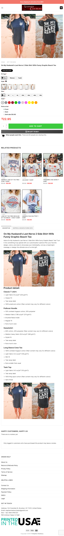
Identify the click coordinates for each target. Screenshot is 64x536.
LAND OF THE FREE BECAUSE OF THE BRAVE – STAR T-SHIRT (10, 217)
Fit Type (4, 74)
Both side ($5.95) (10, 114)
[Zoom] (3, 56)
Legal (3, 498)
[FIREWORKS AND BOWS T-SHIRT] (53, 164)
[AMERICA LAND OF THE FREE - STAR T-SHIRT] (11, 164)
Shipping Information (8, 489)
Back (6, 112)
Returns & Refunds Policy (9, 465)
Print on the (5, 106)
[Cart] (61, 7)
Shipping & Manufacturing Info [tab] (23, 228)
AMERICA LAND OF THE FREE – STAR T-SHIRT (10, 180)
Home (3, 62)
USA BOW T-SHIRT (27, 180)
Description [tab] (6, 228)
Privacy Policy (5, 469)
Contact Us (5, 485)
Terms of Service (6, 472)
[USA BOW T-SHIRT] (32, 164)
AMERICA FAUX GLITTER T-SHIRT (30, 217)
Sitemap (4, 475)
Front (6, 109)
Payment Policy (6, 492)
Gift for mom (11, 62)
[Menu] (2, 8)
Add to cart (35, 126)
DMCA (3, 495)
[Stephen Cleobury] (32, 8)
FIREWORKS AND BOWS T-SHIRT (51, 180)
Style (3, 81)
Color (3, 99)
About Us (4, 462)
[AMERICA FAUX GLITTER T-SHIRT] (32, 201)
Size (3, 91)
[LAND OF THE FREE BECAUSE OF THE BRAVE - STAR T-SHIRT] (11, 201)
